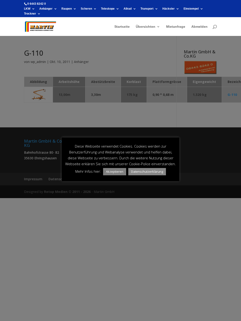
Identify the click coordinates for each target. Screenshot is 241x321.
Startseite (122, 26)
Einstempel (191, 8)
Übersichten (145, 26)
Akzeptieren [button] (114, 171)
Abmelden (199, 26)
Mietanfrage (175, 26)
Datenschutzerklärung (147, 171)
